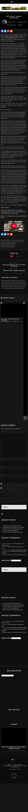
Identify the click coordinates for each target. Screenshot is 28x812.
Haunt (14, 240)
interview (21, 240)
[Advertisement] (14, 584)
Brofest (8, 240)
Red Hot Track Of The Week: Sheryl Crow (13, 532)
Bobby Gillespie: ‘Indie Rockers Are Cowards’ (13, 527)
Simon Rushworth (5, 321)
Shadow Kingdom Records (8, 243)
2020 (3, 240)
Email (2, 467)
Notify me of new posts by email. (10, 489)
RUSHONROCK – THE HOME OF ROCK (15, 765)
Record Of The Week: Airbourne (10, 530)
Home (9, 764)
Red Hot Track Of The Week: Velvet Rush (13, 529)
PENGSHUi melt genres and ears (14, 270)
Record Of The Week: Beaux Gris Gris (17, 554)
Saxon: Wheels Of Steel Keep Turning (18, 550)
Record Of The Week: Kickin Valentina (12, 525)
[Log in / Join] (26, 2)
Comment (3, 431)
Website (3, 475)
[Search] (24, 2)
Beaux (4, 554)
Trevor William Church (8, 246)
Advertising (18, 764)
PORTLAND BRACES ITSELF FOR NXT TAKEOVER (14, 265)
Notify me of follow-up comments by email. (13, 485)
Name (2, 459)
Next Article (14, 268)
